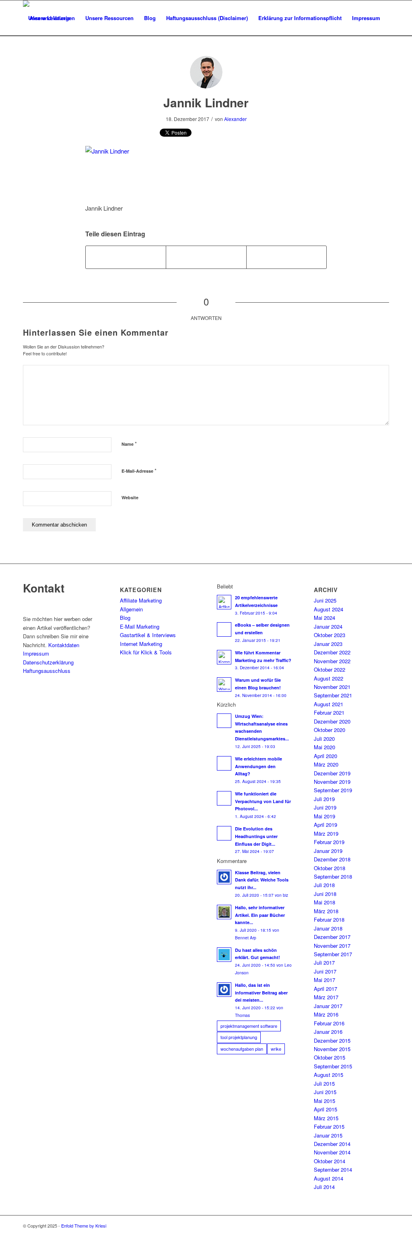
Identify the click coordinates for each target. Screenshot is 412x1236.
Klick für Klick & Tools (146, 652)
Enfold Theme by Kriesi (83, 1225)
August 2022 (328, 678)
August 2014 (328, 1178)
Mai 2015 (324, 1101)
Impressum (36, 653)
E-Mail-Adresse (139, 470)
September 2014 (333, 1169)
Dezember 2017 (332, 937)
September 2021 (333, 695)
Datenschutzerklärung (48, 662)
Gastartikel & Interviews (148, 635)
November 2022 (332, 661)
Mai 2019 (324, 816)
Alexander (235, 118)
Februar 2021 (329, 712)
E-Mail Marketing (139, 626)
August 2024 (328, 609)
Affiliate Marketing (141, 600)
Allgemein (131, 609)
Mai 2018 (324, 902)
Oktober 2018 (329, 868)
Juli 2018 (324, 885)
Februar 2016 (329, 1023)
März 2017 (326, 997)
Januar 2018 (328, 928)
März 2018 (326, 911)
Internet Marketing (141, 644)
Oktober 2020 (329, 730)
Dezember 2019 (332, 773)
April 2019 (325, 824)
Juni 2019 (325, 807)
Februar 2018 (329, 919)
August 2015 (328, 1074)
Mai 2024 (324, 617)
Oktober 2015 (329, 1057)
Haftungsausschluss (46, 670)
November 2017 (332, 945)
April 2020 (325, 756)
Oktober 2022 (329, 669)
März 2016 (326, 1014)
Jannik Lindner (206, 102)
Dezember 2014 (332, 1144)
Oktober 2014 (329, 1161)
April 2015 (325, 1109)
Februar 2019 (329, 842)
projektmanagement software (248, 1026)
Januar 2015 (328, 1135)
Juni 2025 (325, 600)
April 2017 (325, 988)
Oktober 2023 (329, 635)
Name (129, 443)
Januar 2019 (328, 851)
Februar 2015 (329, 1126)
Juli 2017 (324, 962)
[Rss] (383, 1226)
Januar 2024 (328, 626)
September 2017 (333, 954)
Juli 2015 (324, 1083)
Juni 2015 (325, 1092)
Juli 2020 (324, 738)
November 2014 (332, 1152)
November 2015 (332, 1049)
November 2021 (332, 687)
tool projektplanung (238, 1037)
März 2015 (326, 1118)
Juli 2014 (324, 1187)
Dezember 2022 (332, 652)
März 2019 (326, 833)
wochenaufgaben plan (241, 1048)
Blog (125, 617)
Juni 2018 (325, 894)
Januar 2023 (328, 644)
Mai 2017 (324, 980)
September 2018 (333, 876)
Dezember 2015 (332, 1040)
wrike (276, 1048)
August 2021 (328, 704)
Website (130, 497)
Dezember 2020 (332, 721)
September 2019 (333, 790)
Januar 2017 (328, 1006)
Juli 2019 (324, 799)
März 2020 (326, 764)
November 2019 (332, 781)
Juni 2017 (325, 971)
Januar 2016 (328, 1031)
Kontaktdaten (63, 645)
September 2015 (333, 1066)
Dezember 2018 (332, 859)
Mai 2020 (324, 747)
